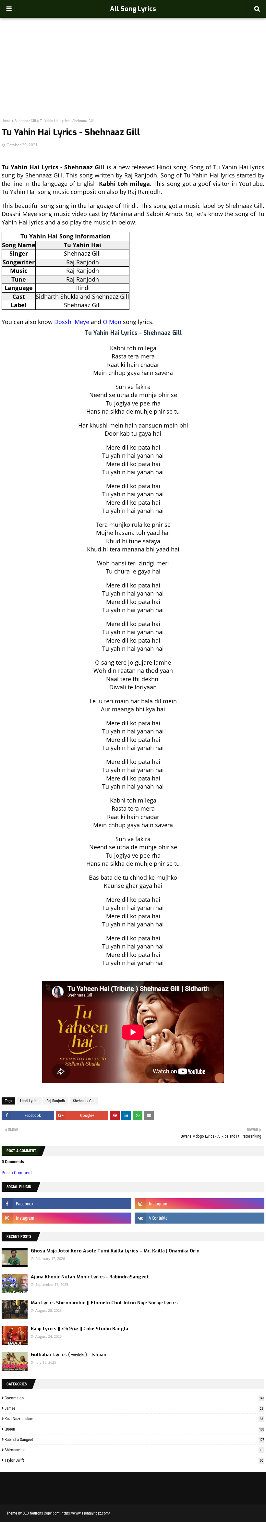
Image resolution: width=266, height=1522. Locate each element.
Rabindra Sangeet (134, 1439)
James (134, 1408)
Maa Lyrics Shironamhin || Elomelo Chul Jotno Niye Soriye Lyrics (104, 1303)
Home (6, 121)
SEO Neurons (33, 1513)
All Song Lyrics (133, 9)
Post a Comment (17, 1172)
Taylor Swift (134, 1460)
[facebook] (66, 1203)
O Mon (112, 322)
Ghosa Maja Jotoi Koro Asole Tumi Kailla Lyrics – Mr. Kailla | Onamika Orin (115, 1251)
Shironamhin (134, 1449)
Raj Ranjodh (55, 1101)
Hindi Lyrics (29, 1101)
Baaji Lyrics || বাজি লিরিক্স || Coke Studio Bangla (79, 1329)
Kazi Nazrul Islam (134, 1418)
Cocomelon (134, 1397)
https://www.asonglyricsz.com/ (86, 1513)
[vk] (199, 1218)
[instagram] (199, 1203)
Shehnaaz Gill (25, 121)
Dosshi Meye (71, 322)
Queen (134, 1429)
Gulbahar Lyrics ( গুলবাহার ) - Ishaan (68, 1355)
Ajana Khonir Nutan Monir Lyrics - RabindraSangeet (90, 1277)
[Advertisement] (133, 53)
